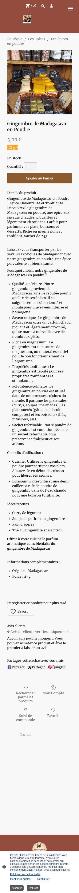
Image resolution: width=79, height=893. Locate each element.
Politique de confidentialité (25, 874)
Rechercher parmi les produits (25, 697)
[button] (20, 611)
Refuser (33, 888)
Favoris (53, 716)
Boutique (14, 39)
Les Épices (36, 39)
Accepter (17, 888)
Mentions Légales (20, 879)
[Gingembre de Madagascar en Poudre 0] (39, 82)
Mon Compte (53, 693)
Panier (25, 734)
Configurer (43, 879)
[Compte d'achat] (51, 5)
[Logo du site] (27, 19)
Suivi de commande (25, 718)
